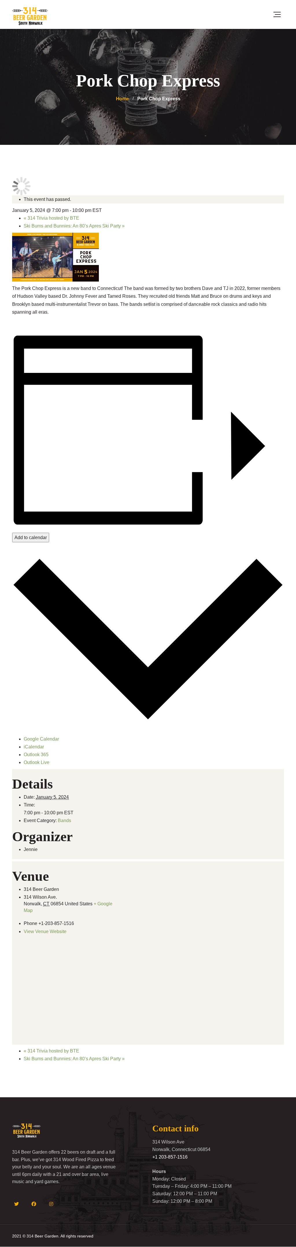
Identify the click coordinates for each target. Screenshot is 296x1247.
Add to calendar (30, 537)
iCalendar (34, 746)
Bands (64, 820)
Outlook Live (36, 762)
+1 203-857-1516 (170, 1157)
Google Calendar (41, 739)
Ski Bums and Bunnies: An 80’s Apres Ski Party (74, 225)
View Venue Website (45, 931)
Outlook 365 (36, 754)
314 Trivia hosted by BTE (51, 218)
